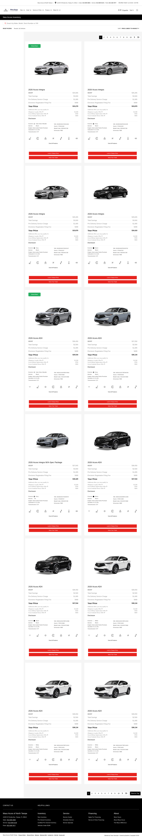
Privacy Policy (22, 835)
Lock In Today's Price (53, 153)
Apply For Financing (94, 817)
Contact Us (50, 835)
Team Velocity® (115, 835)
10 (131, 37)
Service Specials (68, 822)
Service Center (67, 817)
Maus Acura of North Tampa (10, 835)
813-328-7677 (112, 3)
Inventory (42, 813)
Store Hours (117, 817)
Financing (92, 813)
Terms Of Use (30, 835)
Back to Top (135, 793)
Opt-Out (56, 835)
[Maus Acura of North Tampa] (11, 10)
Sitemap (37, 835)
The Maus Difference (120, 822)
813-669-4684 (86, 3)
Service (66, 813)
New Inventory (42, 817)
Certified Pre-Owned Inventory (47, 822)
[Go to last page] (138, 37)
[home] (119, 10)
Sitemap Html (43, 835)
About (116, 813)
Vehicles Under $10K (44, 825)
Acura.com (62, 835)
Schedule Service (68, 820)
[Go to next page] (134, 37)
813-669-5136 (100, 3)
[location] (55, 3)
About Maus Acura (119, 820)
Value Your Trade (53, 157)
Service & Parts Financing (96, 820)
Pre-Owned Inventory (44, 820)
